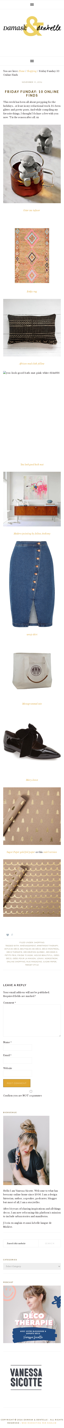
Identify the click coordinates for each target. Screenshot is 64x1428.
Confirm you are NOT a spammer (22, 1095)
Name (7, 1042)
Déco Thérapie (14, 952)
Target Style (32, 965)
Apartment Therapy (47, 946)
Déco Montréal (50, 949)
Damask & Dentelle (32, 31)
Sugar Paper (50, 962)
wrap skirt (32, 634)
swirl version (50, 852)
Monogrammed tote (32, 703)
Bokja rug (32, 291)
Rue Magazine (34, 962)
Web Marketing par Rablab (39, 1423)
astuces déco (11, 949)
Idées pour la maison (24, 958)
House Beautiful (43, 955)
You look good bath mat (32, 464)
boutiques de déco (30, 949)
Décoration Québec (34, 952)
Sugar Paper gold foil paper (21, 852)
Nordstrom (51, 958)
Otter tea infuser (32, 210)
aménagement (28, 946)
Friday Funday (25, 955)
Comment (9, 1002)
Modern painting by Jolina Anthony (32, 533)
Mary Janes (32, 780)
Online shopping (16, 962)
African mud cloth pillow (32, 363)
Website (7, 1068)
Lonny (40, 958)
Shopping (39, 942)
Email (7, 1055)
